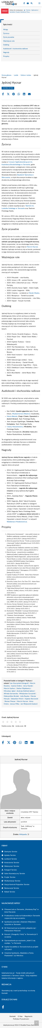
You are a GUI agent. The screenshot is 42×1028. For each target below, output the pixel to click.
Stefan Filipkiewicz (23, 688)
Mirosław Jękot (10, 691)
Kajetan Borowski (31, 699)
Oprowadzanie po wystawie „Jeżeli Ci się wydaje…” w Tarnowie (19, 942)
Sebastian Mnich (17, 699)
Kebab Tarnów (9, 892)
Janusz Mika (14, 704)
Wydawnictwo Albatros (21, 414)
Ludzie (16, 75)
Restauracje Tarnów (11, 888)
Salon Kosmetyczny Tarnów (14, 873)
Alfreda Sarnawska (11, 693)
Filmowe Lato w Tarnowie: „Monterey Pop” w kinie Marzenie (21, 911)
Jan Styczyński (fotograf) (19, 683)
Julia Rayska (24, 696)
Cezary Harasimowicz (15, 427)
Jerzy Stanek (28, 686)
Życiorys (6, 33)
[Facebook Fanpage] (24, 3)
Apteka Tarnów (10, 855)
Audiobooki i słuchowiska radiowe (15, 49)
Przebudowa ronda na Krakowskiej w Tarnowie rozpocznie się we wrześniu (22, 917)
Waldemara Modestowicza (17, 522)
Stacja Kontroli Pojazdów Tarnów (16, 884)
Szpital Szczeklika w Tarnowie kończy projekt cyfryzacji (21, 948)
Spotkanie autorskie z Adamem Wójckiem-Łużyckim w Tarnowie (20, 923)
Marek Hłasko (34, 293)
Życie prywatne (8, 37)
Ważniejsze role (9, 41)
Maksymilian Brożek (11, 696)
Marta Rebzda (12, 416)
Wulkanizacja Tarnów (12, 881)
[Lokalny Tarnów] (9, 3)
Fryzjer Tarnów (9, 877)
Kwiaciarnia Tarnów (11, 862)
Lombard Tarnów (10, 859)
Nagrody (6, 52)
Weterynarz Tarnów (11, 866)
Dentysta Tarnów (10, 851)
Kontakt (5, 993)
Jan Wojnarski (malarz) (28, 704)
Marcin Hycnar (32, 247)
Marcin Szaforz (9, 688)
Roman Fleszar (10, 701)
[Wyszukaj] (31, 3)
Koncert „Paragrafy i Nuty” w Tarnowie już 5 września (21, 935)
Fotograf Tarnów (10, 870)
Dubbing (6, 45)
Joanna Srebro (16, 686)
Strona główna (6, 75)
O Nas (20, 1016)
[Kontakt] (27, 3)
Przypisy (6, 56)
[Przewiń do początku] (36, 1022)
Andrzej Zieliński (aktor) (25, 691)
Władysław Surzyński (27, 693)
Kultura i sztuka (26, 75)
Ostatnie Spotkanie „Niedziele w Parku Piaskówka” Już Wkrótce (19, 954)
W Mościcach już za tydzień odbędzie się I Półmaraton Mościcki (20, 929)
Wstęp (5, 29)
